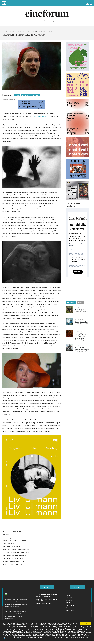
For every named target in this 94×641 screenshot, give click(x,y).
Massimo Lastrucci (82, 311)
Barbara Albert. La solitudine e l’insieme (14, 540)
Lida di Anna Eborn (8, 543)
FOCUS (17, 95)
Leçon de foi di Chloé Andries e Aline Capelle (15, 552)
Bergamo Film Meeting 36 (23, 31)
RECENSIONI (71, 302)
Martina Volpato (81, 339)
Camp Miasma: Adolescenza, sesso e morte (81, 336)
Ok (86, 623)
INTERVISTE (70, 605)
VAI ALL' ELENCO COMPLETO (12, 564)
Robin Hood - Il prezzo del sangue (82, 349)
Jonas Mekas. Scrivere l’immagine (12, 558)
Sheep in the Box (81, 322)
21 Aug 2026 (79, 331)
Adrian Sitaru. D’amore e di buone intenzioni (15, 549)
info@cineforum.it (46, 603)
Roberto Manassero (9, 99)
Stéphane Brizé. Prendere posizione (13, 561)
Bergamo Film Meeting (40, 116)
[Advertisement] (80, 288)
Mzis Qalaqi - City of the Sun (11, 546)
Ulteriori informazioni (11, 639)
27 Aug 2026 (79, 307)
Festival (12, 31)
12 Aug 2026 (79, 344)
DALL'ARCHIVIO (71, 610)
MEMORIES (69, 600)
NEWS (68, 602)
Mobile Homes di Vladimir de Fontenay (14, 555)
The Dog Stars (80, 310)
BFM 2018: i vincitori (8, 535)
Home (5, 31)
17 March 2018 (7, 95)
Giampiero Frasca (81, 351)
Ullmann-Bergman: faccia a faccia (12, 538)
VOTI (68, 595)
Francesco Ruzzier (82, 323)
